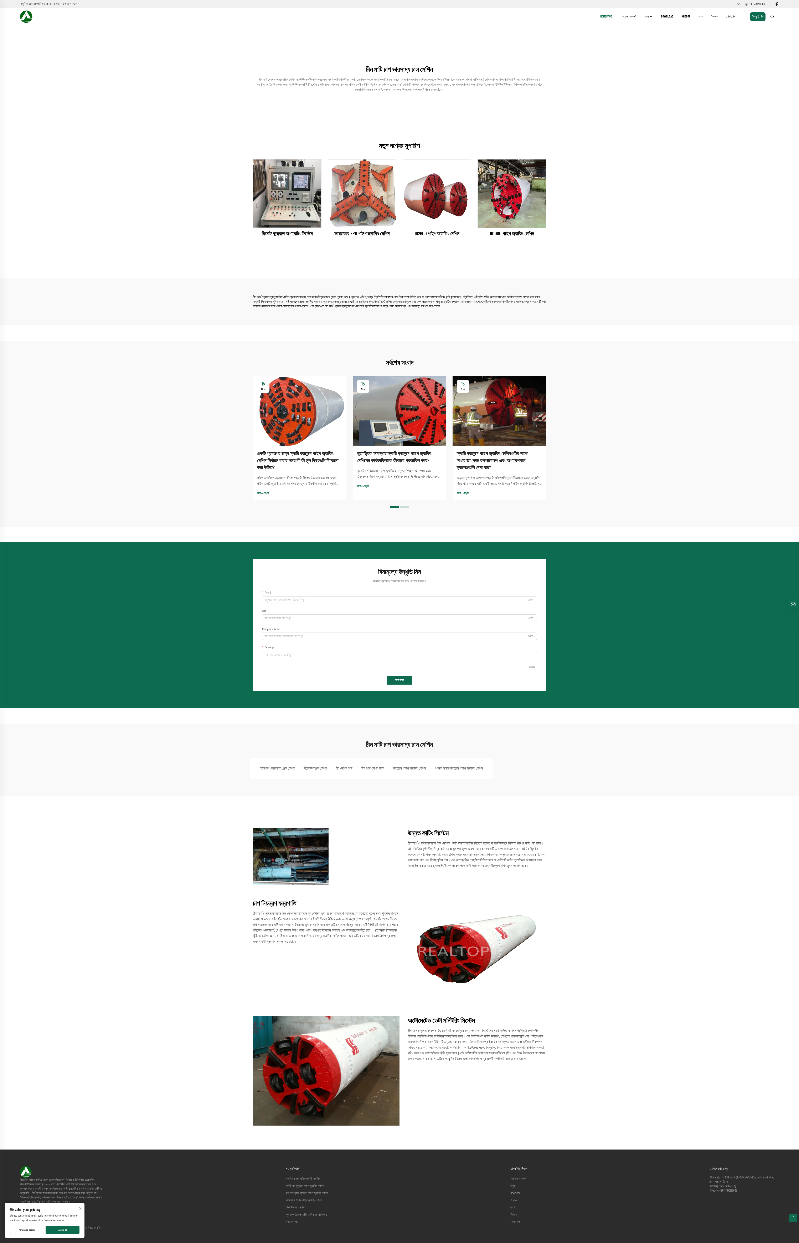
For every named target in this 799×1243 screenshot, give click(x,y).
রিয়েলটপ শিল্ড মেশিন (315, 768)
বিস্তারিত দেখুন (287, 193)
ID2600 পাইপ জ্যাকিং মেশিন (437, 233)
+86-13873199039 (757, 4)
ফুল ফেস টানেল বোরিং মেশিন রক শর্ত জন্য (306, 1214)
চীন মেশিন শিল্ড (344, 768)
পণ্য (646, 16)
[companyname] (26, 16)
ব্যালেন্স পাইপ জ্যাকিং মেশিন (409, 768)
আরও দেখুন (263, 493)
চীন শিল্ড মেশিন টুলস (372, 768)
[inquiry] (793, 604)
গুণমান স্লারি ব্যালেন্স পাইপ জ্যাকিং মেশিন (459, 768)
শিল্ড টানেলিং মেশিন (295, 1207)
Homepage (606, 16)
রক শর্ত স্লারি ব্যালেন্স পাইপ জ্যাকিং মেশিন (307, 1193)
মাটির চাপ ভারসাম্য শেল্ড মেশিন (277, 768)
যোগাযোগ (730, 16)
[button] (394, 507)
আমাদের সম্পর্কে (628, 16)
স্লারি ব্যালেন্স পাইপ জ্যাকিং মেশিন (303, 1178)
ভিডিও (714, 16)
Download (667, 16)
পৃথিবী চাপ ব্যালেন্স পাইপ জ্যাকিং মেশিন (305, 1186)
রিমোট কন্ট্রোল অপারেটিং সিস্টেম (287, 233)
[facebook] (776, 4)
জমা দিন (399, 680)
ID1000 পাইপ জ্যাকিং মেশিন (512, 233)
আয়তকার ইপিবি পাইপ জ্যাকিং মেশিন (304, 1200)
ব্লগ (701, 16)
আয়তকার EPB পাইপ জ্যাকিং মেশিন (362, 233)
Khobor (686, 16)
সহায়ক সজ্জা (292, 1221)
